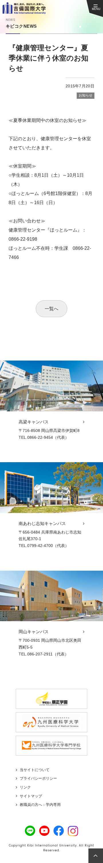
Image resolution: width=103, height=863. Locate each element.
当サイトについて (34, 770)
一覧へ (51, 308)
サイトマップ (31, 796)
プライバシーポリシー (38, 778)
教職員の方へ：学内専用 (40, 804)
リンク (25, 787)
